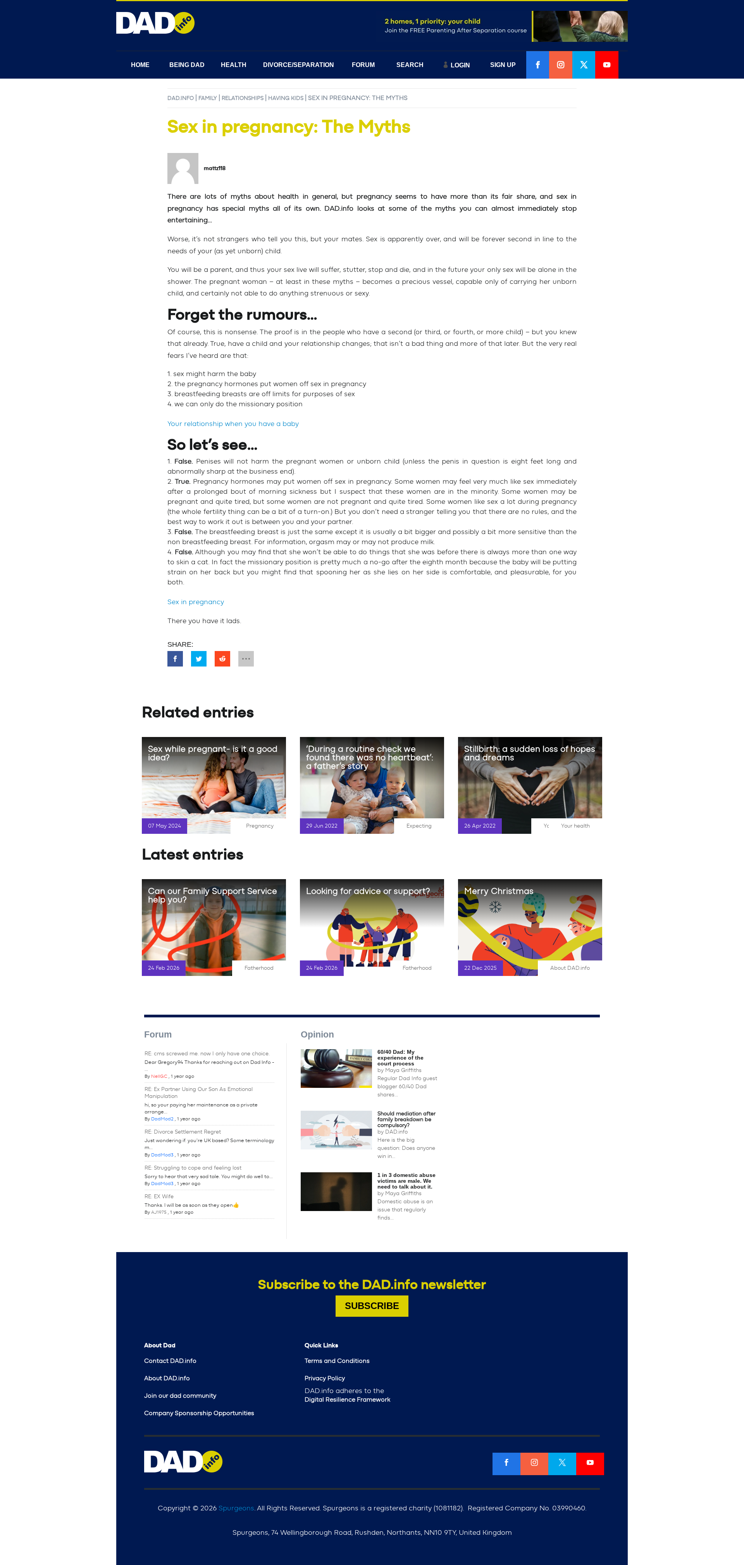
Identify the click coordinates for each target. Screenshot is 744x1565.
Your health (575, 826)
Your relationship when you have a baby (233, 424)
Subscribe (372, 1305)
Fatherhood (259, 968)
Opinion (317, 1034)
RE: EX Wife (159, 1196)
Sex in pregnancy (195, 602)
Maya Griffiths (403, 1070)
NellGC (159, 1076)
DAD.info (180, 98)
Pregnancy (260, 826)
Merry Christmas (499, 891)
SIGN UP (503, 65)
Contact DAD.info (170, 1361)
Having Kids (285, 98)
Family (207, 98)
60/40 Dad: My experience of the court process (400, 1058)
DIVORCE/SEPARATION (298, 65)
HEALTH (233, 65)
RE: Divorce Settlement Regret (183, 1132)
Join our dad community (180, 1396)
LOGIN (460, 65)
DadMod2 (162, 1119)
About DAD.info (570, 968)
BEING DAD (187, 65)
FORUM (363, 65)
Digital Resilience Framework (347, 1400)
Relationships (243, 98)
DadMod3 (162, 1155)
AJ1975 (159, 1212)
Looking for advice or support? (368, 891)
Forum (158, 1034)
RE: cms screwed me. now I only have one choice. (207, 1054)
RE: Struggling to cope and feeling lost (193, 1168)
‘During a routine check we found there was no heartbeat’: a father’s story (369, 757)
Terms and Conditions (337, 1361)
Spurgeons (236, 1508)
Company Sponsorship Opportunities (199, 1413)
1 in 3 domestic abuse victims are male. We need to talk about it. (406, 1181)
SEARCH (410, 65)
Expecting (419, 826)
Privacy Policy (325, 1378)
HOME (140, 65)
